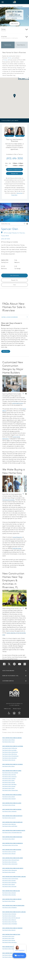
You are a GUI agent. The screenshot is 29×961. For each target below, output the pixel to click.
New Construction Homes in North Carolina (14, 876)
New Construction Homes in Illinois (11, 803)
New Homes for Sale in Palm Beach (9, 784)
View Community (14, 275)
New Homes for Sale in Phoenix (8, 739)
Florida (8, 6)
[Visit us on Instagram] (25, 664)
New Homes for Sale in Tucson (8, 741)
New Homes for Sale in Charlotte (9, 880)
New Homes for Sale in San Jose (8, 759)
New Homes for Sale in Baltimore (9, 824)
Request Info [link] (14, 173)
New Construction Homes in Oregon (11, 899)
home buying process (8, 500)
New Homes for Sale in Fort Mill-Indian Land (11, 917)
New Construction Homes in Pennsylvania (13, 905)
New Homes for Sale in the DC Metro (9, 826)
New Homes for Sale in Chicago (8, 805)
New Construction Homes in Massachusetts (13, 830)
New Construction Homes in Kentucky (12, 815)
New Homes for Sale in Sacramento (9, 758)
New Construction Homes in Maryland (12, 822)
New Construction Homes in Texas (11, 934)
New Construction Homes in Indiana (11, 809)
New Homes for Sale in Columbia (9, 915)
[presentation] (1, 16)
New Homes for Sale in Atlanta (8, 796)
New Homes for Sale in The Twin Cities (10, 845)
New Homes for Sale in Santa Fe (8, 872)
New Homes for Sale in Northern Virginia (10, 948)
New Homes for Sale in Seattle (8, 955)
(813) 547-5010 (5, 239)
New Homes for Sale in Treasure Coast (10, 790)
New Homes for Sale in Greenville (9, 919)
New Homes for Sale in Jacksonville (9, 776)
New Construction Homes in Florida (11, 770)
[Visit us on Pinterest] (14, 664)
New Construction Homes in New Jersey (12, 858)
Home (3, 6)
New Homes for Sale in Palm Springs (9, 754)
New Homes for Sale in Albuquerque (9, 870)
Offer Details (14, 23)
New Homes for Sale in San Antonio (9, 942)
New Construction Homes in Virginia (11, 946)
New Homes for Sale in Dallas (8, 938)
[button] (14, 96)
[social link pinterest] (27, 224)
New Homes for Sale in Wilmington (9, 886)
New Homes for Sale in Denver (8, 766)
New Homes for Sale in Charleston (9, 913)
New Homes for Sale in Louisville (8, 817)
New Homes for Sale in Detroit (8, 838)
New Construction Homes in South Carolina (14, 911)
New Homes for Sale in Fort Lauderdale (10, 772)
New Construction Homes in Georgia (12, 794)
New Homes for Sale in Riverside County (10, 756)
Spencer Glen (9, 229)
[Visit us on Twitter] (9, 664)
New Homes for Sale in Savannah (9, 798)
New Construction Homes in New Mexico (12, 868)
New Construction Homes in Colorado (12, 764)
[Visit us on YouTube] (19, 664)
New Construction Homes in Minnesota (12, 843)
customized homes (17, 403)
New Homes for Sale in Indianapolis (9, 811)
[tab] (14, 317)
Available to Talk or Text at (14, 154)
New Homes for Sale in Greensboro (9, 882)
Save (14, 284)
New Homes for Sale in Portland (8, 901)
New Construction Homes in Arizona (12, 737)
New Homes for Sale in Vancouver (9, 957)
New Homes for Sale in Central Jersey (9, 863)
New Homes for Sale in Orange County (10, 752)
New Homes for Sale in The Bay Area (9, 748)
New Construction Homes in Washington (13, 953)
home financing (17, 537)
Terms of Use (7, 708)
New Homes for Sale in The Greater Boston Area (12, 832)
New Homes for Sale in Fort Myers (9, 774)
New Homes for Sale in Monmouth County (10, 859)
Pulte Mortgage (16, 548)
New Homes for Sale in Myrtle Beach (9, 923)
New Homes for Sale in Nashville (8, 930)
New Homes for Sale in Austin (8, 936)
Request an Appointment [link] (14, 169)
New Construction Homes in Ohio (11, 890)
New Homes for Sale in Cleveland (9, 892)
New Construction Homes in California (12, 746)
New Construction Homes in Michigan (12, 836)
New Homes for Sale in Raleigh (8, 884)
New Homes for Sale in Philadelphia (9, 907)
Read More (5, 351)
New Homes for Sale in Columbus (9, 894)
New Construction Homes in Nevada (11, 849)
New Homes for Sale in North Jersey (9, 861)
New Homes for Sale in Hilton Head (9, 921)
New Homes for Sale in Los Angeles (9, 750)
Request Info (14, 280)
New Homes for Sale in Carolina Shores (10, 878)
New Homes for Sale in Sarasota (8, 786)
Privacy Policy (17, 708)
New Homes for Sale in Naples (8, 780)
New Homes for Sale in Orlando (8, 782)
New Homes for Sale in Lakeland (8, 778)
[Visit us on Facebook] (4, 664)
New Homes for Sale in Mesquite (8, 853)
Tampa (13, 6)
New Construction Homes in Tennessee (12, 928)
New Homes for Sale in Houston (8, 940)
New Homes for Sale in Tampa (8, 788)
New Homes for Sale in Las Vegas (9, 851)
